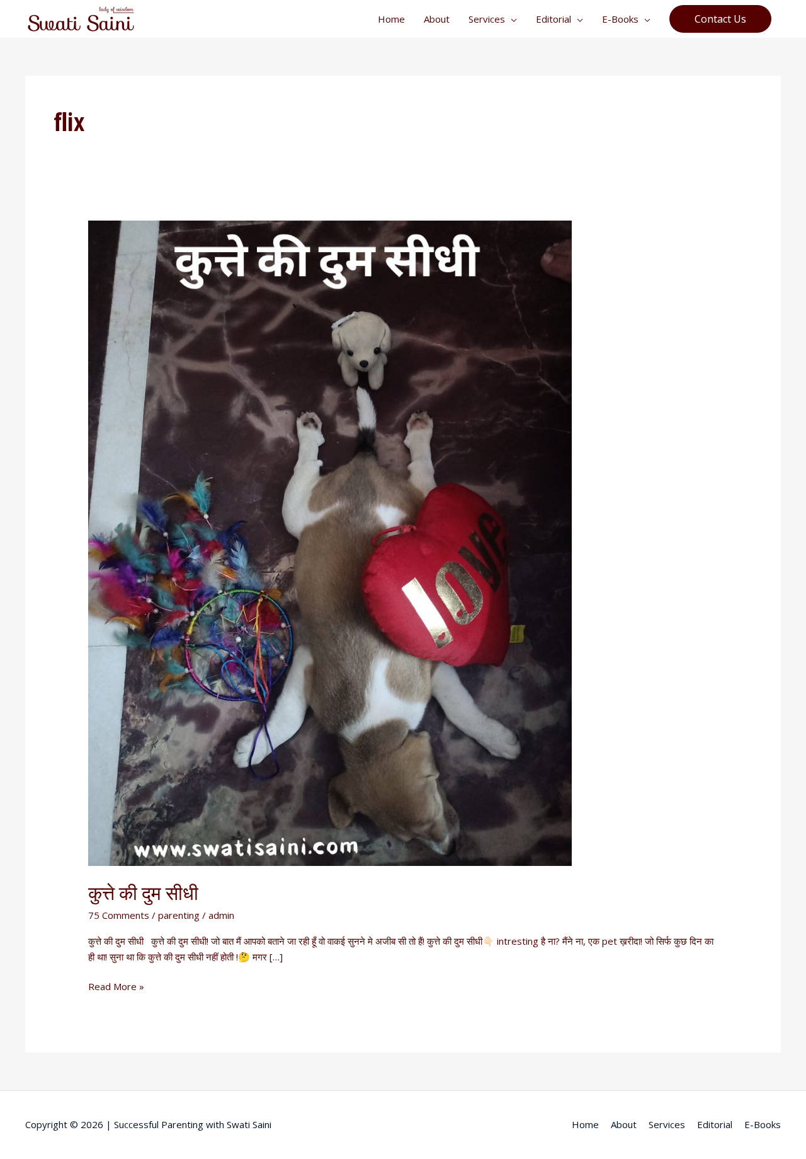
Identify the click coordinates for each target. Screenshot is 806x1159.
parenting (179, 915)
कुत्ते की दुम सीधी (143, 893)
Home (391, 19)
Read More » (116, 986)
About (437, 19)
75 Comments (118, 915)
